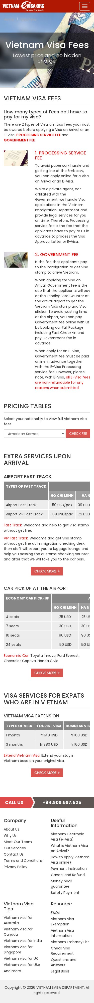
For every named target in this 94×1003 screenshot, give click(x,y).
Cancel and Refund (68, 874)
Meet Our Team (18, 841)
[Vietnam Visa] (22, 6)
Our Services (15, 848)
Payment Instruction (69, 868)
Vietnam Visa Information (62, 933)
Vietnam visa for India (23, 940)
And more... (13, 970)
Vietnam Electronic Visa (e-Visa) (67, 837)
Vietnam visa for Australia (18, 920)
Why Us (10, 835)
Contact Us (14, 854)
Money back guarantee (61, 884)
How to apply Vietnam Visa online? (70, 860)
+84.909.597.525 (62, 802)
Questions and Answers (63, 962)
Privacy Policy (15, 866)
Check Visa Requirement (62, 951)
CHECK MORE (46, 571)
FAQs (55, 912)
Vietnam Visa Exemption (62, 921)
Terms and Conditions (23, 860)
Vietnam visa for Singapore (18, 949)
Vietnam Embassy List (70, 941)
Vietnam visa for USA (22, 964)
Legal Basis (60, 971)
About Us (11, 829)
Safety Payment (65, 892)
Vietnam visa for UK (21, 958)
